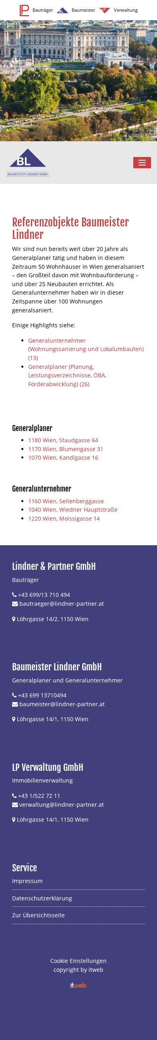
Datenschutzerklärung (42, 898)
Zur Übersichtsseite (38, 915)
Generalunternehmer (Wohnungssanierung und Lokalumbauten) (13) (86, 349)
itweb (96, 969)
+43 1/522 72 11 (39, 795)
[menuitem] (78, 883)
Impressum (27, 881)
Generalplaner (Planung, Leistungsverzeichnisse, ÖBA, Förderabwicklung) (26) (67, 375)
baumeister (34, 704)
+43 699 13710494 (42, 695)
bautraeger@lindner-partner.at (61, 603)
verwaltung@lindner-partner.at (61, 804)
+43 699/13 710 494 (44, 594)
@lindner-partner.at (77, 704)
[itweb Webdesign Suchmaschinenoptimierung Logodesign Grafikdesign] (78, 984)
